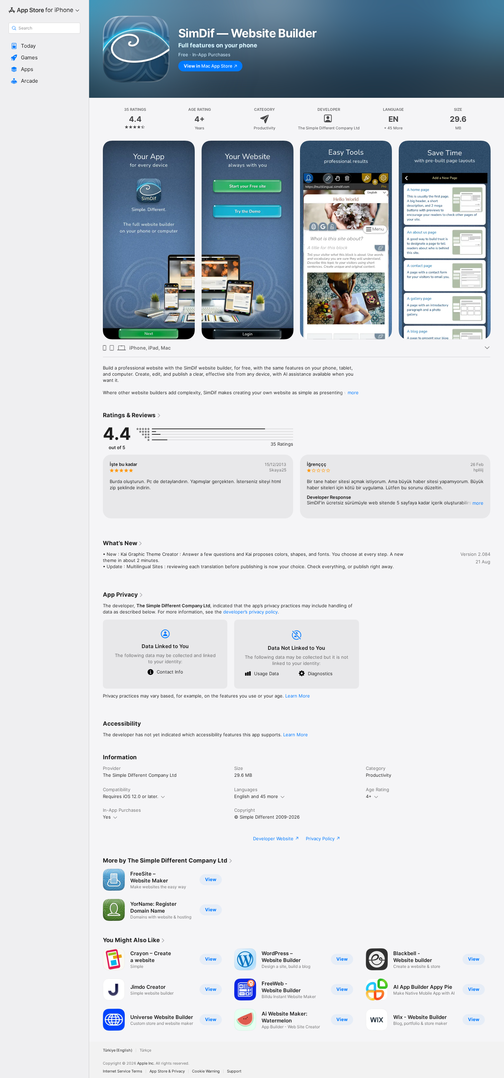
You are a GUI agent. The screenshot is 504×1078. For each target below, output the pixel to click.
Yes (107, 817)
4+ (369, 796)
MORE (477, 503)
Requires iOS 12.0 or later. (130, 796)
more (353, 392)
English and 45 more (256, 796)
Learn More (297, 696)
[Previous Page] (96, 240)
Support (234, 1071)
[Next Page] (497, 240)
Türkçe (145, 1050)
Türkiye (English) (117, 1050)
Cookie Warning (206, 1071)
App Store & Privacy (167, 1071)
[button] (44, 46)
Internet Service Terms (122, 1071)
